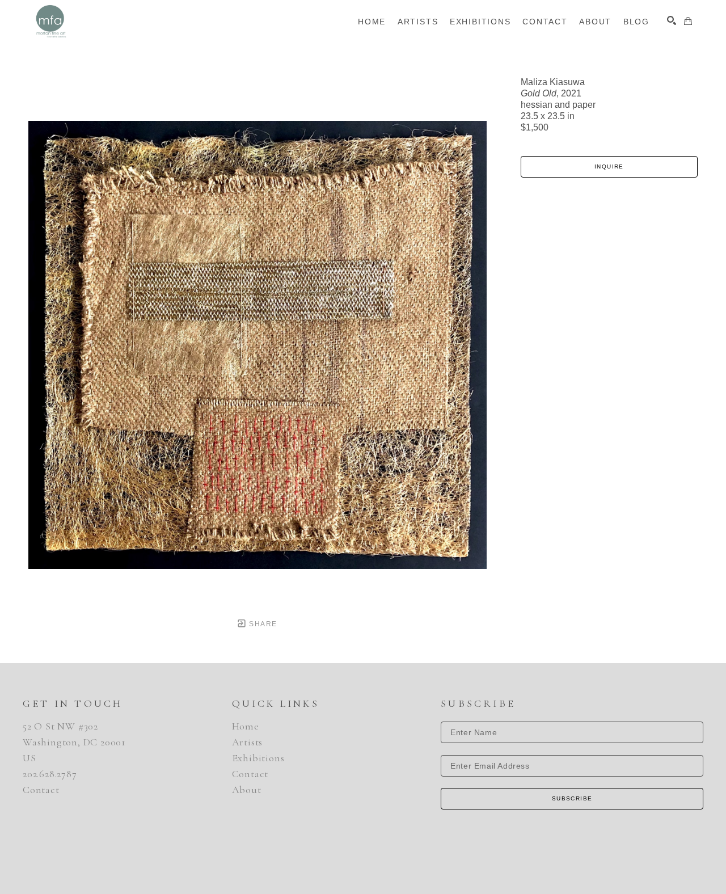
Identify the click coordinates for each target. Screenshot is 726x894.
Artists (247, 742)
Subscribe (572, 798)
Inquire (609, 166)
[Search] (671, 20)
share (262, 624)
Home (245, 726)
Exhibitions (258, 758)
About (246, 790)
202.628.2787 (50, 774)
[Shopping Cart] (688, 21)
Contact (41, 790)
